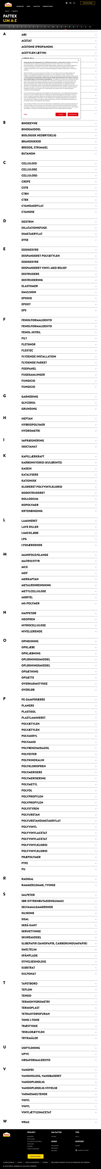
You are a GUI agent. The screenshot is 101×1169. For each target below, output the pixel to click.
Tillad (25, 114)
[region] (51, 88)
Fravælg (61, 114)
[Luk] (78, 60)
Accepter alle (73, 114)
